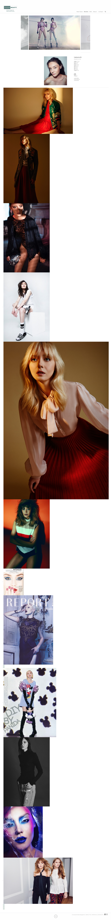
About (95, 11)
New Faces (80, 11)
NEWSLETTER (88, 914)
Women (86, 11)
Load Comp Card (77, 79)
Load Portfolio (76, 78)
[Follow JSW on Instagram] (107, 914)
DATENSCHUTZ (101, 914)
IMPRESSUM (94, 914)
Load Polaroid (76, 80)
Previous (24, 26)
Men (90, 11)
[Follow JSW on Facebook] (105, 914)
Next (87, 26)
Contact (100, 11)
